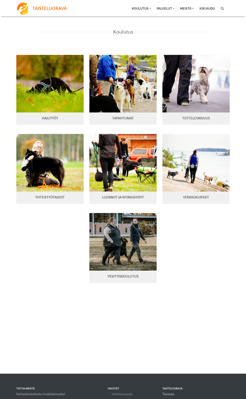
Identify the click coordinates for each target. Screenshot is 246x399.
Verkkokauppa (122, 394)
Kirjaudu (207, 8)
